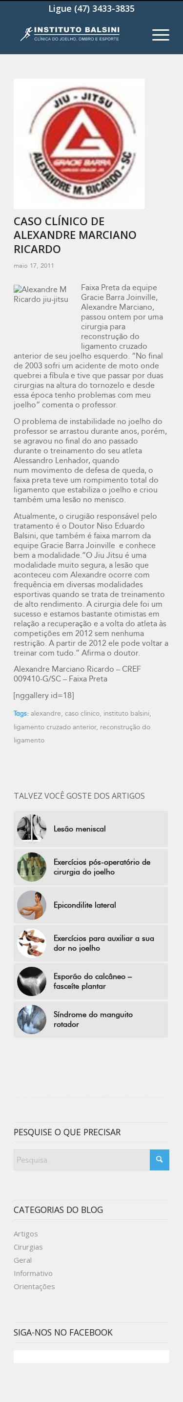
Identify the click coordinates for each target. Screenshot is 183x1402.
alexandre (46, 713)
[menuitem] (155, 34)
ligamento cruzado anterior (55, 727)
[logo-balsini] (76, 34)
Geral (23, 1260)
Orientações (34, 1286)
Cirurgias (28, 1247)
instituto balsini (126, 713)
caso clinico (82, 713)
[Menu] (155, 34)
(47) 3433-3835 (104, 8)
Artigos (26, 1233)
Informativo (33, 1273)
